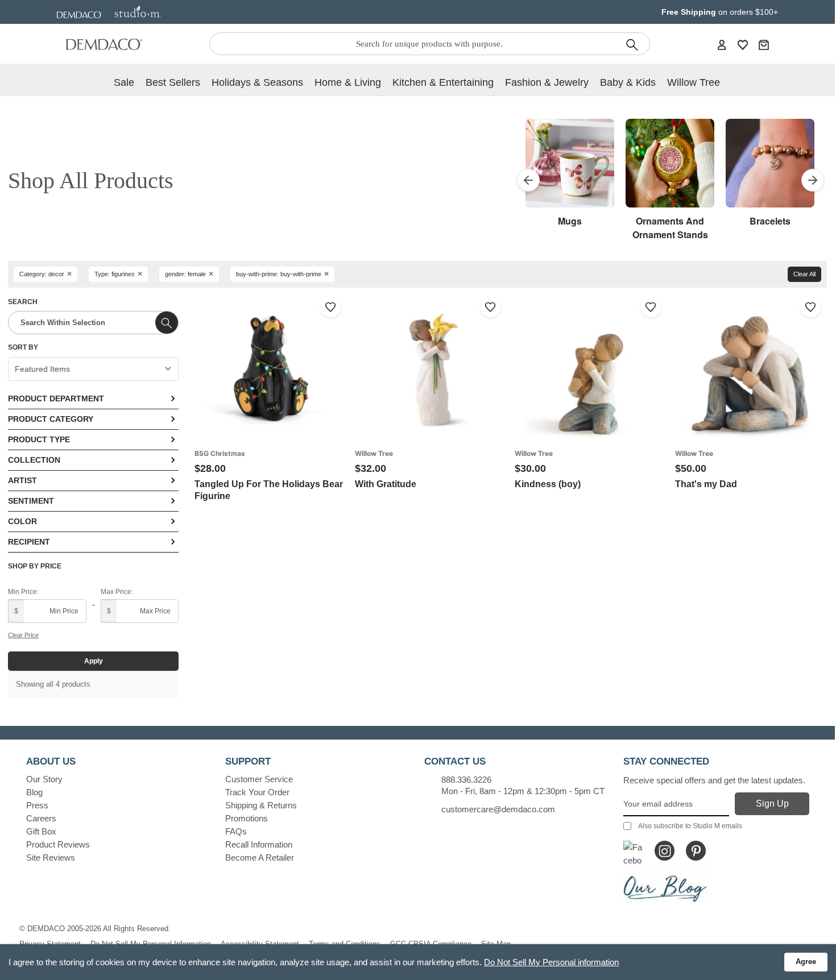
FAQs (236, 831)
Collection (34, 459)
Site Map (496, 944)
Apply (93, 661)
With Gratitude (385, 484)
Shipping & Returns (261, 805)
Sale (124, 82)
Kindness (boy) (548, 484)
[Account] (721, 44)
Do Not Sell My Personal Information (150, 944)
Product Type (39, 439)
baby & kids (628, 82)
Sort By (23, 347)
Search (23, 302)
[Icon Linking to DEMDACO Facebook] (633, 851)
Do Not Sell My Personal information (551, 962)
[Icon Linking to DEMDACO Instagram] (664, 851)
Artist (22, 480)
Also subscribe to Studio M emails (690, 826)
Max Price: (117, 592)
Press (37, 805)
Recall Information (258, 844)
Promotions (246, 818)
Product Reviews (58, 844)
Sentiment (31, 500)
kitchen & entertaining (443, 82)
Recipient (29, 541)
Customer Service (259, 779)
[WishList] (742, 44)
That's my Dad (706, 484)
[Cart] (764, 44)
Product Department (56, 398)
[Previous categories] (528, 180)
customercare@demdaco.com (498, 809)
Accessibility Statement (260, 944)
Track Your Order (257, 792)
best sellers (173, 82)
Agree (806, 961)
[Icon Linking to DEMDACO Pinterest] (696, 851)
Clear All (804, 274)
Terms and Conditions (344, 944)
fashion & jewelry (547, 82)
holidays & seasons (257, 82)
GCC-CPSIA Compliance (430, 944)
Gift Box (41, 831)
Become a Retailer (259, 857)
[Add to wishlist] (331, 307)
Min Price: (23, 592)
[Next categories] (812, 180)
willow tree (693, 82)
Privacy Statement (50, 944)
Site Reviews (50, 857)
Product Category (50, 418)
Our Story (44, 779)
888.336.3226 (466, 779)
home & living (347, 82)
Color (22, 521)
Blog (34, 792)
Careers (41, 818)
